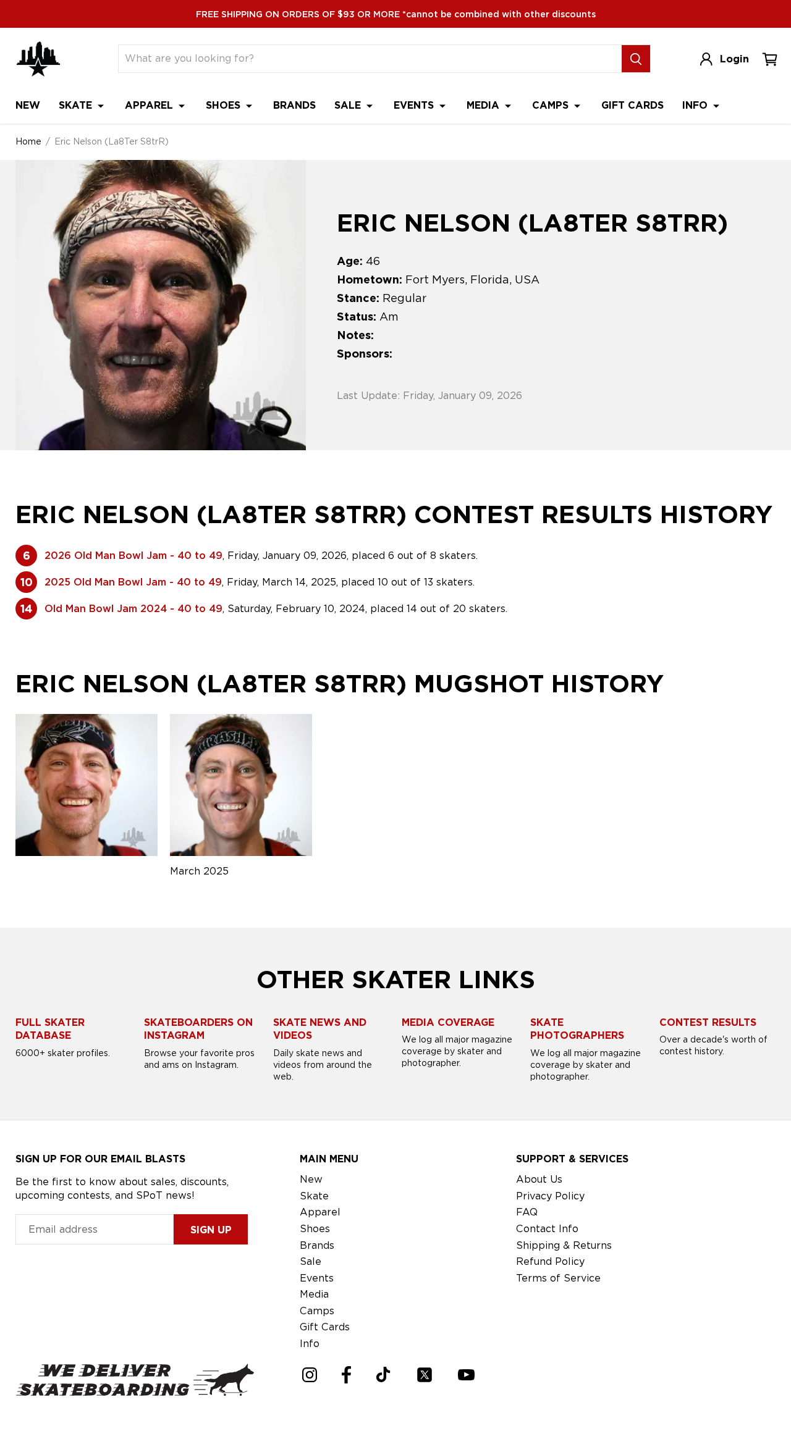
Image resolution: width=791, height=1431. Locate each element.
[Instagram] (309, 1374)
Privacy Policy (550, 1196)
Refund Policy (550, 1261)
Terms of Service (558, 1278)
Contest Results (707, 1022)
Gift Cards (632, 105)
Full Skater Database (50, 1029)
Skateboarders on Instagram (198, 1029)
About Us (539, 1179)
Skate (77, 105)
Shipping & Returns (564, 1245)
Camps (552, 105)
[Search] (636, 58)
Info (696, 105)
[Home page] (38, 59)
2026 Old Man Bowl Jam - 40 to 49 (133, 555)
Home (28, 141)
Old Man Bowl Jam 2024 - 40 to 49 (133, 609)
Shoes (224, 105)
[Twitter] (424, 1374)
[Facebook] (346, 1374)
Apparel (150, 105)
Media (484, 105)
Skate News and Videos (319, 1029)
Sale (349, 105)
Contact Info (547, 1229)
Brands (294, 105)
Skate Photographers (577, 1029)
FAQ (527, 1212)
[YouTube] (466, 1374)
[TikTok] (383, 1374)
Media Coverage (448, 1022)
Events (415, 105)
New (27, 105)
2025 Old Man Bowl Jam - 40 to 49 (133, 582)
